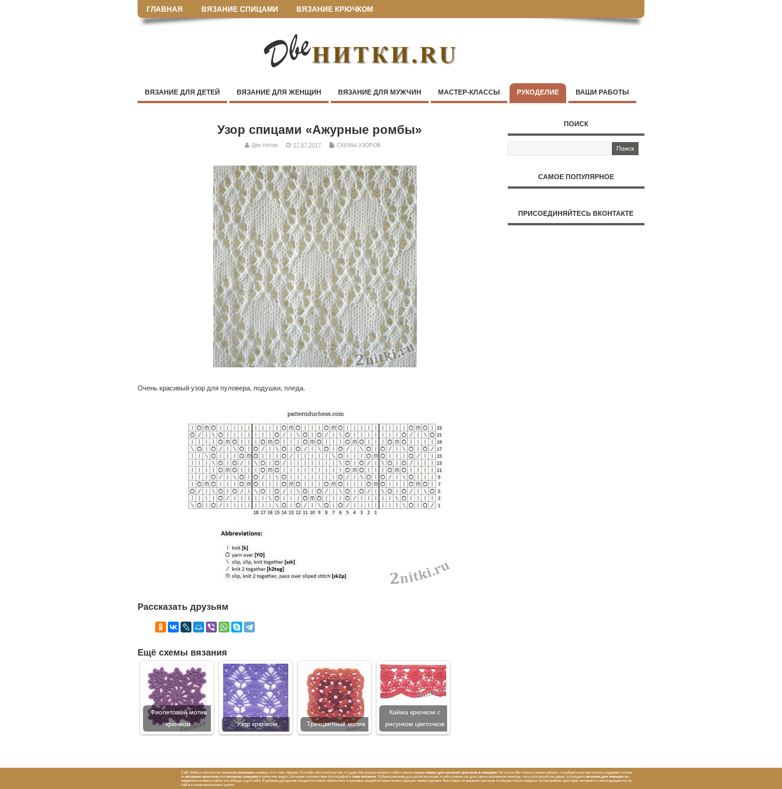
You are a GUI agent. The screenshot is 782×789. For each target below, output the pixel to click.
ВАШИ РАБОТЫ (602, 92)
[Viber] (211, 627)
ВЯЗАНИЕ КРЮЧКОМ (334, 9)
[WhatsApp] (224, 627)
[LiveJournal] (186, 627)
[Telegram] (249, 627)
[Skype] (236, 627)
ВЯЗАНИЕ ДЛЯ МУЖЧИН (379, 92)
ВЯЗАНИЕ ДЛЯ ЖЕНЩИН (279, 92)
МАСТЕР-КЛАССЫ (469, 92)
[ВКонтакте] (173, 627)
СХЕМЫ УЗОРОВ (359, 145)
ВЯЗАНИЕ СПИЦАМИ (239, 9)
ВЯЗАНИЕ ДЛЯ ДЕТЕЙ (182, 92)
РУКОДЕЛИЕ (538, 92)
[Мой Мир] (198, 627)
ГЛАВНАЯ (165, 9)
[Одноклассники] (160, 627)
